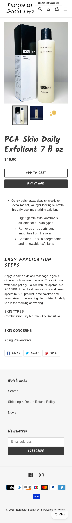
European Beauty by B (29, 509)
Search (13, 391)
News (12, 412)
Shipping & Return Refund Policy (31, 401)
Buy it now (36, 183)
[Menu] (65, 8)
